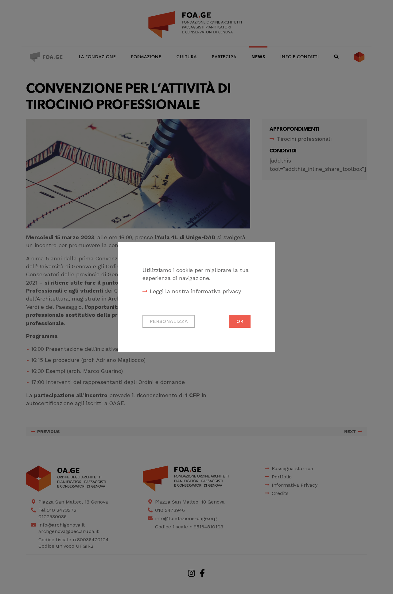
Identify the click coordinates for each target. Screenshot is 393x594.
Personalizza (169, 321)
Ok (239, 321)
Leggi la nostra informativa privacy (195, 291)
